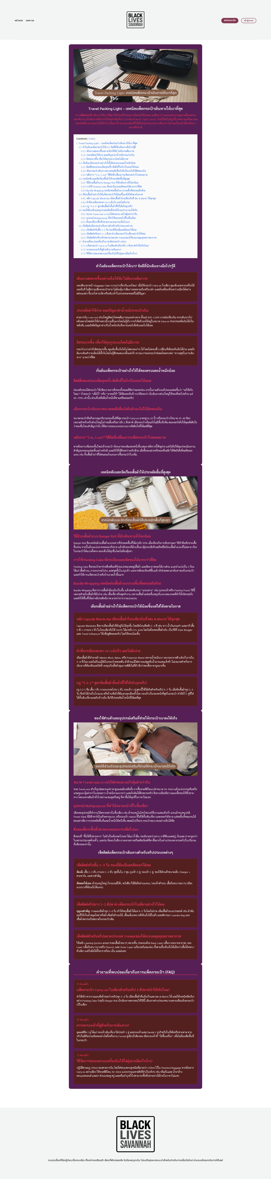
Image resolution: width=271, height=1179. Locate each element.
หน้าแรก (19, 20)
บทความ (30, 20)
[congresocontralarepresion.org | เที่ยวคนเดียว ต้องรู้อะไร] (135, 20)
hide (92, 138)
